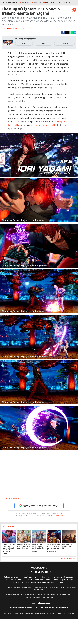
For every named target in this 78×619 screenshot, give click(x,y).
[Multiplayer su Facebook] (28, 572)
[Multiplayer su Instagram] (35, 572)
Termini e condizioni (36, 594)
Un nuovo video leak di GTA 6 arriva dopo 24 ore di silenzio (23, 546)
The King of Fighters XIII (45, 125)
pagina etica (59, 515)
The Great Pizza (49, 607)
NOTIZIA (4, 28)
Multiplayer (13, 607)
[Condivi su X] (67, 32)
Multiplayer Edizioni (62, 607)
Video (53, 2)
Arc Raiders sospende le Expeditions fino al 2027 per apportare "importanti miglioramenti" (53, 548)
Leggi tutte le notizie (68, 558)
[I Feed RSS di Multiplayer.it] (50, 572)
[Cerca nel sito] (70, 2)
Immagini (64, 43)
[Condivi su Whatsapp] (71, 32)
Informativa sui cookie (12, 594)
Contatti (58, 594)
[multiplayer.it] (39, 568)
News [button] (47, 2)
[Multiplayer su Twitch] (42, 572)
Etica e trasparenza (49, 594)
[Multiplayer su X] (31, 572)
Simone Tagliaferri (13, 28)
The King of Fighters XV (25, 38)
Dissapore (30, 607)
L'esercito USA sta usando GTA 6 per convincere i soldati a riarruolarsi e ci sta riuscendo (38, 548)
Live (59, 2)
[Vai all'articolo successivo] (2, 309)
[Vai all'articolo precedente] (75, 309)
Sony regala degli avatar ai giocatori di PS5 (68, 546)
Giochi (65, 2)
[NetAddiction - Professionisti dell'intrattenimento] (43, 603)
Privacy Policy (25, 594)
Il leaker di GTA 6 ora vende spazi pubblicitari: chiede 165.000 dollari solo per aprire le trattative (8, 549)
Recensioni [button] (37, 2)
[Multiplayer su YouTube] (46, 572)
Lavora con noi (66, 594)
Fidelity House (38, 607)
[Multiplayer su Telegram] (39, 572)
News (24, 43)
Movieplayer (22, 607)
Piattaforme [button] (25, 2)
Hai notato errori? (12, 498)
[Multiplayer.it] (9, 3)
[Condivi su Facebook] (63, 32)
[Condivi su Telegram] (74, 32)
